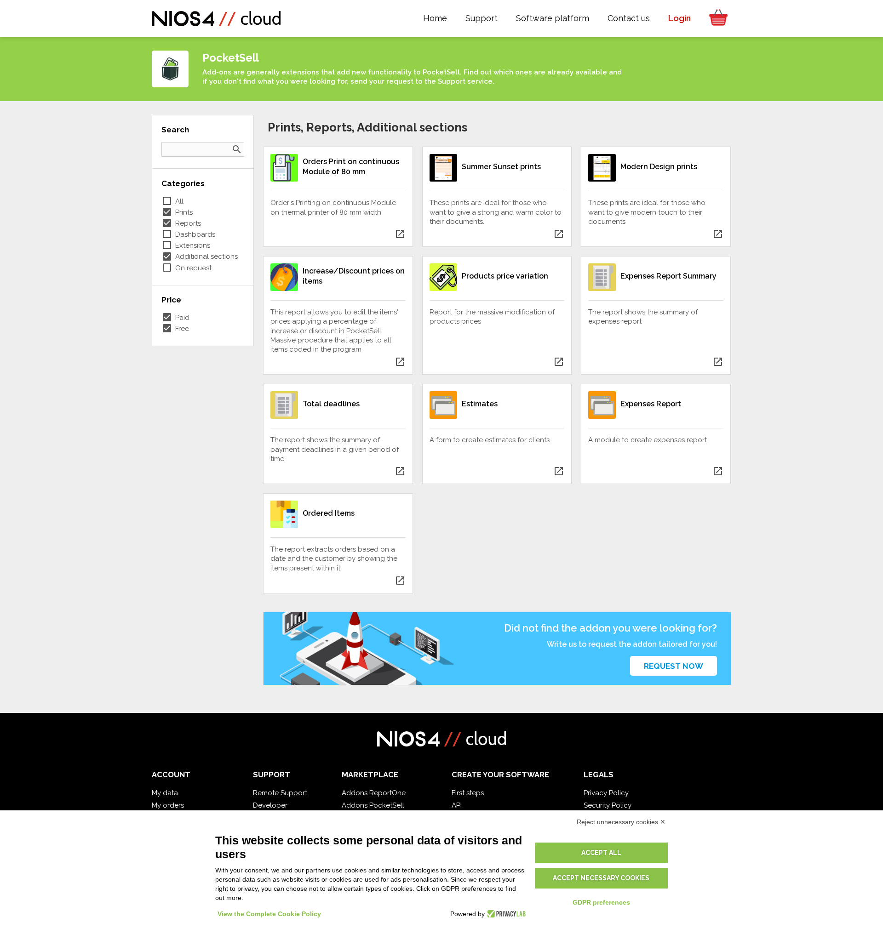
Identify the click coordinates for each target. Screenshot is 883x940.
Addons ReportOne (374, 793)
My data (165, 793)
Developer (270, 805)
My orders (168, 805)
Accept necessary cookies (601, 878)
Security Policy (607, 805)
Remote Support (280, 793)
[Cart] (715, 18)
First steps (468, 793)
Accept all (601, 852)
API (457, 805)
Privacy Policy (606, 793)
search (236, 149)
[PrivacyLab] (505, 913)
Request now (673, 666)
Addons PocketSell (373, 805)
